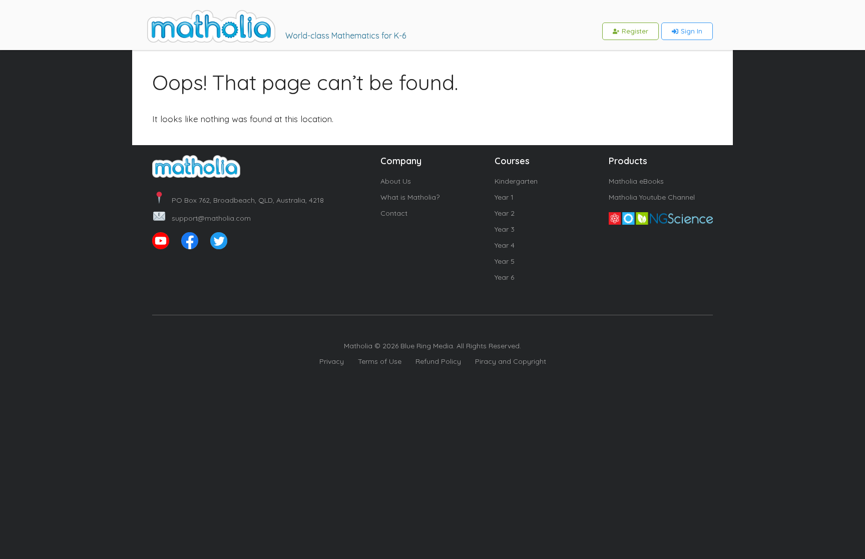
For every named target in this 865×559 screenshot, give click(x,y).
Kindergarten (516, 181)
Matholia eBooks (636, 181)
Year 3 (505, 229)
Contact (393, 213)
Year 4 (505, 245)
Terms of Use (379, 361)
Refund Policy (438, 361)
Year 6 (504, 277)
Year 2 (505, 213)
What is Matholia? (410, 197)
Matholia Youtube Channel (652, 197)
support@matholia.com (211, 218)
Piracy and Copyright (510, 361)
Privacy (331, 361)
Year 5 (505, 261)
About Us (395, 181)
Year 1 (504, 197)
